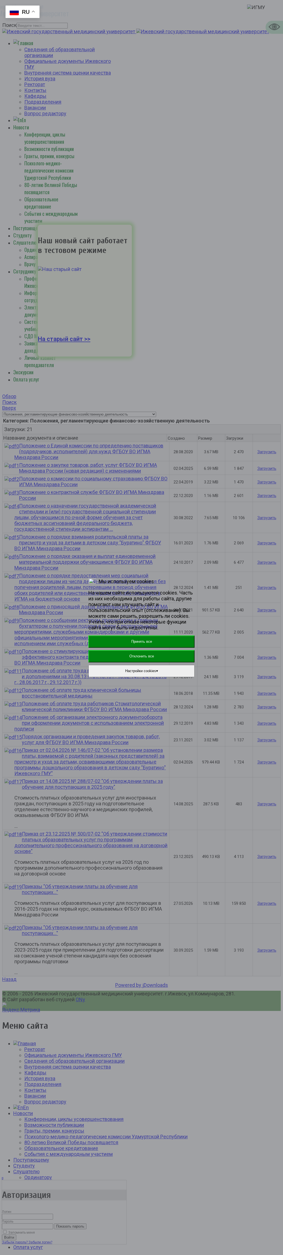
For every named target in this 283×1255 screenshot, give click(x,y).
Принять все (141, 641)
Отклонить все (141, 656)
